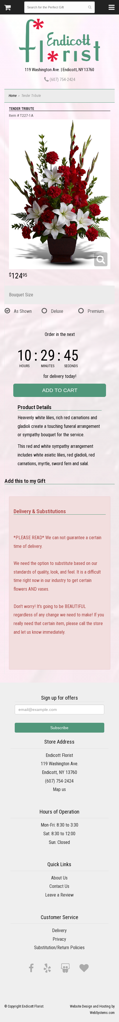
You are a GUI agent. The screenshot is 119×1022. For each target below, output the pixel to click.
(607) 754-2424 (62, 79)
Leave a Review (59, 895)
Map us (59, 789)
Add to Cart (59, 390)
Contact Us (59, 886)
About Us (59, 878)
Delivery (59, 930)
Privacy (59, 939)
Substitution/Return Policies (59, 947)
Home (12, 96)
